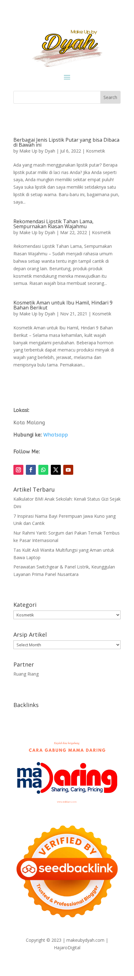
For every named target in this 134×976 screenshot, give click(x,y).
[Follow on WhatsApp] (43, 470)
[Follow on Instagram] (18, 470)
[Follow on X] (56, 470)
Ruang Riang (26, 674)
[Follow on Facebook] (31, 470)
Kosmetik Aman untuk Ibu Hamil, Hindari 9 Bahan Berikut (62, 305)
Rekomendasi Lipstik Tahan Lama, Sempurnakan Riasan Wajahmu (53, 224)
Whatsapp (55, 435)
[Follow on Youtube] (68, 470)
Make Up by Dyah (37, 151)
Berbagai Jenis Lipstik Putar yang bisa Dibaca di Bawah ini (66, 142)
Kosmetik (95, 151)
